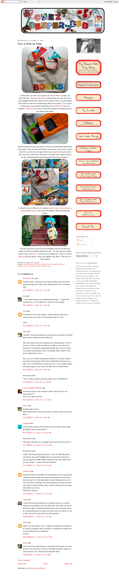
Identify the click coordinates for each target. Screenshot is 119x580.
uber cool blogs (44, 266)
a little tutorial (30, 109)
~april (25, 499)
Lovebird (26, 423)
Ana (24, 296)
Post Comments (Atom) (36, 568)
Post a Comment (24, 560)
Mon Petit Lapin (28, 278)
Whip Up (59, 95)
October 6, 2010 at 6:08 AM (36, 370)
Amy (24, 311)
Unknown (26, 471)
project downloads (42, 264)
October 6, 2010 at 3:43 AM (36, 305)
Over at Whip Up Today (30, 44)
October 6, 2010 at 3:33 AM (36, 290)
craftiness (28, 264)
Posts (81, 240)
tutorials (32, 266)
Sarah (25, 406)
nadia (25, 522)
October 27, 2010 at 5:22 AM (37, 465)
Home (45, 564)
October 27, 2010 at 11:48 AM (37, 494)
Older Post (68, 564)
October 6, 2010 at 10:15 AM (37, 382)
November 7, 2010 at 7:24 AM (37, 517)
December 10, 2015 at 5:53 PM (37, 537)
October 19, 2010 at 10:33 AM (37, 445)
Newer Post (22, 564)
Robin (25, 543)
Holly (24, 331)
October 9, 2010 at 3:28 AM (36, 417)
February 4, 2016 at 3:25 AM (37, 555)
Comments (83, 244)
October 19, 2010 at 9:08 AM (37, 433)
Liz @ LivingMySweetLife (32, 388)
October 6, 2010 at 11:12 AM (37, 400)
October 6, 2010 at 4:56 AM (36, 326)
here (69, 256)
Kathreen (41, 98)
